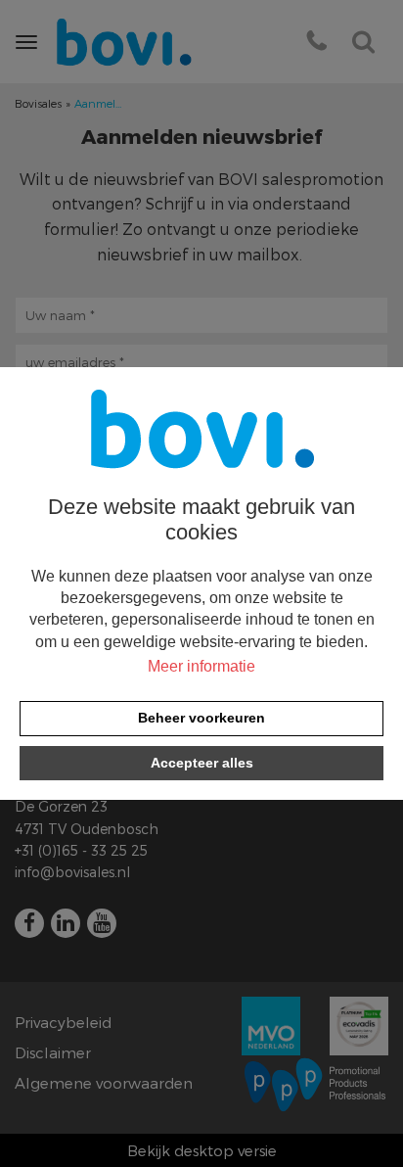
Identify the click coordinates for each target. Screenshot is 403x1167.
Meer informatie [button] (201, 666)
